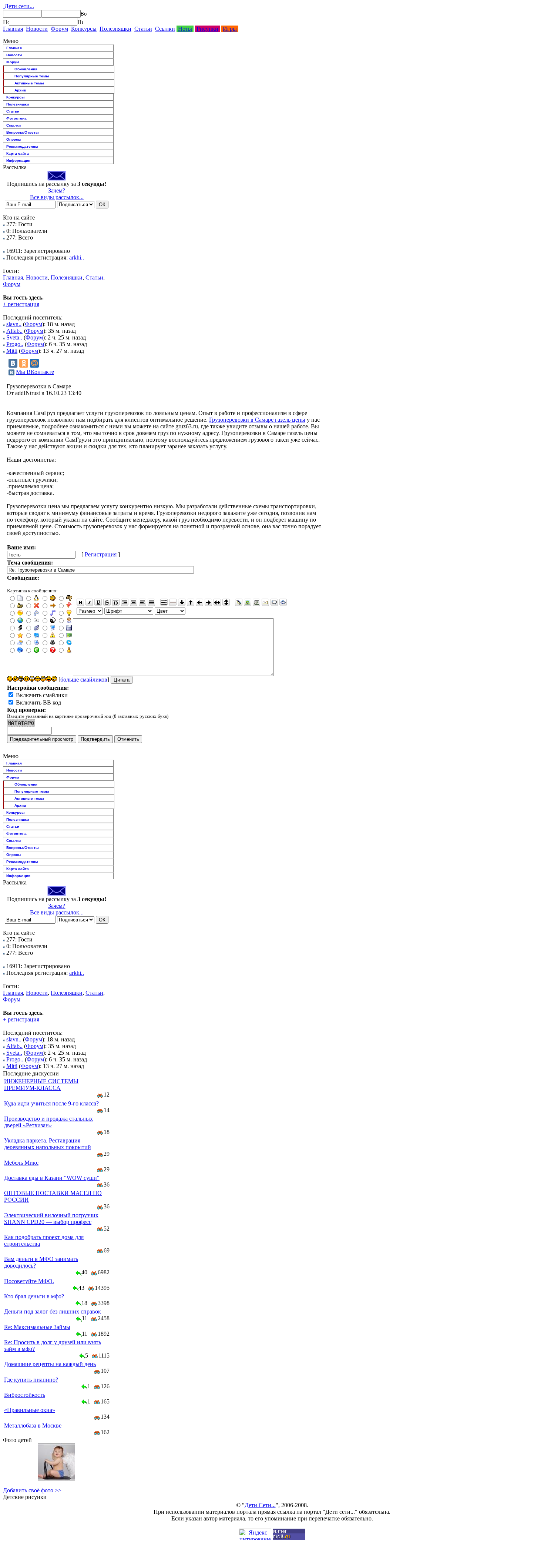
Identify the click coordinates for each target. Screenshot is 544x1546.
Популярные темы (31, 76)
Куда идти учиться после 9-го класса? (51, 1103)
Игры (230, 29)
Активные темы (29, 83)
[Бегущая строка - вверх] (190, 602)
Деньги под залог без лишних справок (52, 1311)
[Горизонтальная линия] (173, 602)
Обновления (25, 69)
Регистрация (101, 554)
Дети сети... (18, 6)
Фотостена (16, 118)
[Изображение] (247, 602)
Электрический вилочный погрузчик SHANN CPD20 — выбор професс (51, 1218)
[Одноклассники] (23, 363)
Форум (59, 29)
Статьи (143, 29)
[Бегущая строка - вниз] (181, 602)
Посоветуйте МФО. (29, 1281)
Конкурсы (84, 29)
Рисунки (207, 29)
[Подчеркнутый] (98, 602)
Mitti (11, 351)
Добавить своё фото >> (32, 1490)
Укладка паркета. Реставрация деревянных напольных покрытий (47, 1143)
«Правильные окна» (29, 1410)
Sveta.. (14, 337)
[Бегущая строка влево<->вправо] (217, 602)
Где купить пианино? (31, 1379)
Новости (37, 29)
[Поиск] (6, 22)
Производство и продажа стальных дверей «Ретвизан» (48, 1121)
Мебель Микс (21, 1163)
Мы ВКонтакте (35, 372)
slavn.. (13, 324)
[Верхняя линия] (116, 602)
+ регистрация (21, 304)
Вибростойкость (24, 1395)
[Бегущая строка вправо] (208, 602)
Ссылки (165, 29)
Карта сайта (17, 153)
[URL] (238, 602)
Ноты (185, 29)
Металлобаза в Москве (32, 1425)
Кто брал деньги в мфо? (34, 1296)
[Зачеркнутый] (107, 602)
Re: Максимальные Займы (37, 1327)
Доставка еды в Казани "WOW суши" (52, 1178)
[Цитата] (274, 602)
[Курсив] (89, 602)
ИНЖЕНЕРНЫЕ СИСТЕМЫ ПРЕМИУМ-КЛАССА (41, 1084)
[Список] (164, 602)
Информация (18, 160)
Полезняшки (115, 29)
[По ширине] (151, 602)
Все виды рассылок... (57, 197)
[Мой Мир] (34, 363)
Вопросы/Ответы (22, 132)
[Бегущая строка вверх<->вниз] (226, 602)
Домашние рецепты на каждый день (50, 1364)
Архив (20, 90)
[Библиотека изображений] (256, 602)
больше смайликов (83, 679)
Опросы (13, 139)
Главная (13, 29)
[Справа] (124, 602)
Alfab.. (14, 331)
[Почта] (265, 602)
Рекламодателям (22, 146)
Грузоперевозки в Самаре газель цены (257, 419)
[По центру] (133, 602)
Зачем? (56, 190)
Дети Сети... (260, 1505)
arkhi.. (76, 257)
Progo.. (14, 344)
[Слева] (142, 602)
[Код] (283, 602)
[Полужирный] (80, 602)
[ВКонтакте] (13, 363)
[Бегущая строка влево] (199, 602)
